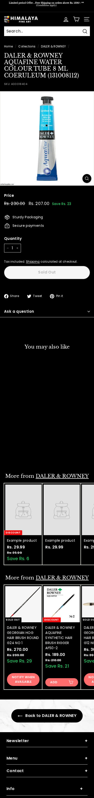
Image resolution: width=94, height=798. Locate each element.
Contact (47, 771)
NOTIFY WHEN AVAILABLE (23, 453)
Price (9, 195)
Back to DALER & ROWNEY (50, 715)
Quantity (13, 238)
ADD (53, 682)
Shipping (33, 262)
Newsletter (47, 741)
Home (8, 46)
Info (45, 789)
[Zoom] (86, 178)
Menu (47, 758)
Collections (26, 46)
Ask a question (19, 311)
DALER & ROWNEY (53, 46)
